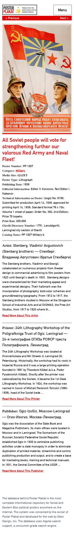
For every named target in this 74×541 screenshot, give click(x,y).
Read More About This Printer (21, 399)
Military (20, 170)
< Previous (12, 18)
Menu (62, 10)
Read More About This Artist (20, 315)
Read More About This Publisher (22, 471)
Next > (64, 18)
